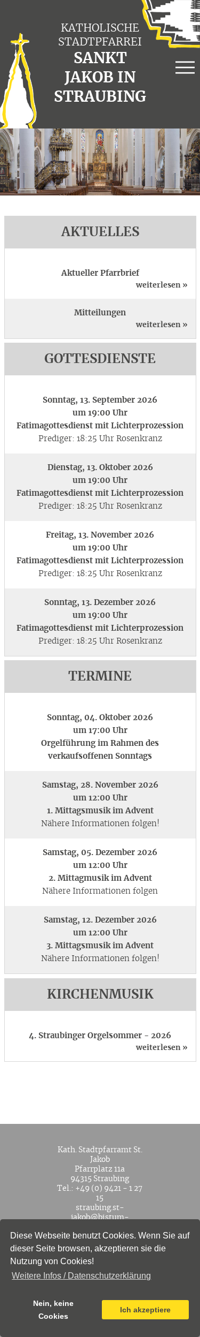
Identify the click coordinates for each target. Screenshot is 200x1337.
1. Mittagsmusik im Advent (100, 811)
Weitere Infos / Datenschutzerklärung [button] (81, 1275)
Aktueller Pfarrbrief (100, 273)
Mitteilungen (100, 313)
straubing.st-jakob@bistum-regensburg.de (100, 1217)
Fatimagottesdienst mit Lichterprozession (100, 426)
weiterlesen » (162, 285)
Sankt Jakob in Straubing (100, 78)
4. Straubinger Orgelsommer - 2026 (100, 1036)
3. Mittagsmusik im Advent (100, 946)
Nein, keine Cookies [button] (53, 1309)
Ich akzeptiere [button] (145, 1309)
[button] (185, 69)
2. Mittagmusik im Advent (100, 878)
